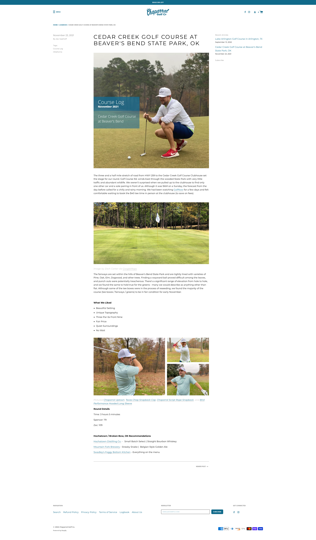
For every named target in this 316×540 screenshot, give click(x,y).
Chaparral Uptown (114, 400)
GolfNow (178, 189)
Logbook (63, 25)
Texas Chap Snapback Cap (141, 400)
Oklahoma (57, 52)
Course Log (58, 49)
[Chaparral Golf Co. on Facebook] (245, 12)
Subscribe (219, 60)
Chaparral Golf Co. (67, 527)
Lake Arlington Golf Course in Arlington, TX (238, 39)
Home (55, 25)
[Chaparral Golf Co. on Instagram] (249, 12)
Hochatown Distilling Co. (107, 441)
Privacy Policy (89, 512)
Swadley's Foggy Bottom (107, 452)
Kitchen (125, 452)
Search (57, 512)
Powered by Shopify (59, 530)
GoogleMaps (130, 268)
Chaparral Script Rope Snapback (175, 400)
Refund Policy (71, 512)
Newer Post (201, 466)
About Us (137, 512)
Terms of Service (108, 512)
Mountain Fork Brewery (107, 447)
